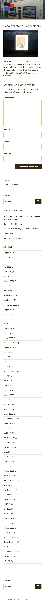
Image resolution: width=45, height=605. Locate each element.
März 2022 (7, 405)
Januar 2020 (8, 476)
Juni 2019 (7, 509)
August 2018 (8, 556)
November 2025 (10, 295)
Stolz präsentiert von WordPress (16, 599)
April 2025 (7, 329)
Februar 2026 (8, 281)
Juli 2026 (6, 257)
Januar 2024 (8, 367)
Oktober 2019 (9, 490)
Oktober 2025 (9, 300)
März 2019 (7, 523)
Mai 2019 (7, 514)
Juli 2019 (6, 504)
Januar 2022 (8, 414)
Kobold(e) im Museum (12, 234)
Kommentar (8, 98)
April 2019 (7, 518)
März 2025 (7, 333)
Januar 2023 (8, 400)
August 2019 (8, 499)
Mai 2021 (7, 428)
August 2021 (8, 423)
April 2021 (7, 433)
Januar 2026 (8, 286)
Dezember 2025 (9, 291)
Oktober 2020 (9, 438)
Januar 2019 (8, 533)
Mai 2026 (7, 267)
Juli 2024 (6, 352)
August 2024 (8, 348)
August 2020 (8, 447)
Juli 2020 (6, 452)
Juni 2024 (7, 357)
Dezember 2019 (9, 480)
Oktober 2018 (9, 547)
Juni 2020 (7, 457)
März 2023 (7, 390)
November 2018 (10, 542)
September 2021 (10, 419)
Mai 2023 (7, 381)
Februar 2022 (8, 409)
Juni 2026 (7, 262)
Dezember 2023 (9, 371)
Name (6, 130)
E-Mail (6, 142)
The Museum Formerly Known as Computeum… (21, 229)
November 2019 (10, 485)
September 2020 (10, 443)
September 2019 (10, 495)
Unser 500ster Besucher (13, 238)
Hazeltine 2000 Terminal (13, 224)
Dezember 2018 (9, 537)
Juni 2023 (7, 376)
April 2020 (7, 461)
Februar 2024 (8, 362)
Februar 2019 (8, 528)
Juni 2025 (7, 319)
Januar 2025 (8, 338)
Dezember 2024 (9, 343)
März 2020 (7, 466)
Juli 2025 (6, 314)
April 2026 (7, 272)
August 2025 (8, 310)
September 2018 (10, 552)
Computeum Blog (18, 13)
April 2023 (7, 386)
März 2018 (7, 561)
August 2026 (8, 253)
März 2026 (7, 276)
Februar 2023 (8, 395)
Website (7, 154)
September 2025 (10, 305)
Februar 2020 (8, 471)
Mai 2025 (7, 324)
